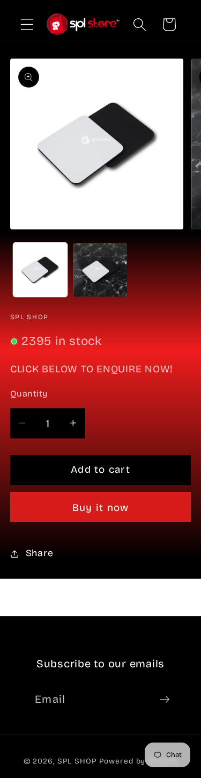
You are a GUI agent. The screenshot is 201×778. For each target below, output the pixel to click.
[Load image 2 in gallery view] (100, 270)
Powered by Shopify (138, 761)
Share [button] (40, 553)
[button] (27, 24)
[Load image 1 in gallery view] (40, 270)
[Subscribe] (165, 699)
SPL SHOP (77, 761)
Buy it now (100, 508)
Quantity (29, 393)
